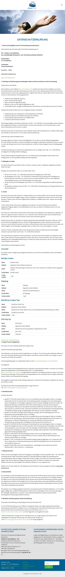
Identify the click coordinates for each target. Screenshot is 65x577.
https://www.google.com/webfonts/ (11, 372)
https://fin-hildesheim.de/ (26, 89)
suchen (49, 567)
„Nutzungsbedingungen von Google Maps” (46, 361)
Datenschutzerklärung (29, 566)
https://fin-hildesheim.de (8, 77)
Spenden (25, 562)
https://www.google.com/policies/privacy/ (15, 387)
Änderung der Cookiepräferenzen (10, 340)
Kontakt (25, 568)
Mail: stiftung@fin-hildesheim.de (10, 566)
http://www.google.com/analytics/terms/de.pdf (17, 519)
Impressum (29, 265)
